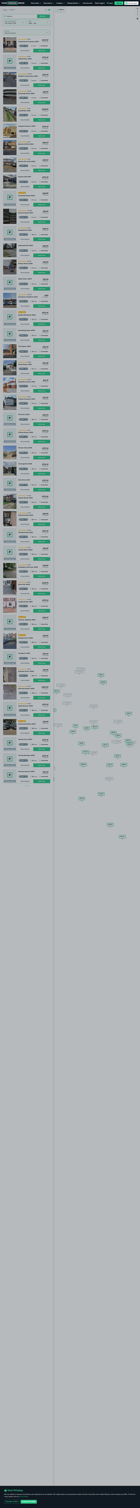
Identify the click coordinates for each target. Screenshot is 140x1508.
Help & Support (100, 3)
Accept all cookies (28, 1501)
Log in (111, 3)
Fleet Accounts (87, 3)
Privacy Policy (23, 1496)
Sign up (119, 3)
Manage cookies (12, 1501)
